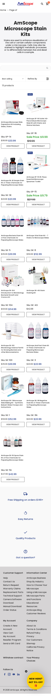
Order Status (9, 610)
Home (3, 10)
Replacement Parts (13, 592)
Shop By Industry (35, 581)
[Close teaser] (26, 671)
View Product (12, 146)
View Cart (8, 632)
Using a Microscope (37, 592)
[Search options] (48, 68)
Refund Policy (33, 632)
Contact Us (9, 581)
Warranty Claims (12, 588)
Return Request (11, 585)
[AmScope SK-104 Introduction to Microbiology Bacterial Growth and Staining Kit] (12, 275)
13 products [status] (8, 85)
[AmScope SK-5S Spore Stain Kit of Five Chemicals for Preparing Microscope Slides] (12, 440)
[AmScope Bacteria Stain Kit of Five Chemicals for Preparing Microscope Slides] (12, 220)
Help (5, 577)
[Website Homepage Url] (25, 4)
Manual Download (12, 606)
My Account (9, 636)
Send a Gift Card (11, 643)
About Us (31, 625)
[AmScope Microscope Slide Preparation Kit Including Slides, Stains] (12, 107)
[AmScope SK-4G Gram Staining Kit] (38, 275)
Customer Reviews (36, 613)
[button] (35, 681)
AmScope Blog (34, 610)
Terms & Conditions (37, 629)
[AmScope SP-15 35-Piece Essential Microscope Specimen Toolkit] (38, 162)
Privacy (30, 636)
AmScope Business (36, 577)
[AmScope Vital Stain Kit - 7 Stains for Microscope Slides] (38, 220)
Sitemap (31, 643)
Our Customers (34, 639)
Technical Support (12, 595)
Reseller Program (12, 639)
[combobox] (12, 78)
